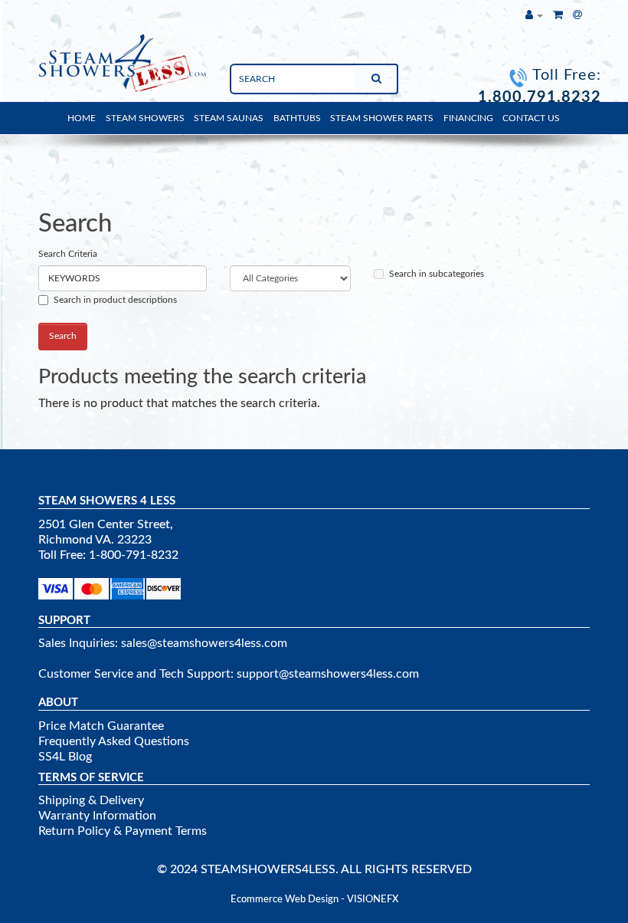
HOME (81, 118)
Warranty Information (97, 816)
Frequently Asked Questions (113, 741)
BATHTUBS (297, 118)
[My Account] (534, 15)
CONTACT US (531, 118)
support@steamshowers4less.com (328, 674)
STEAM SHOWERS (145, 118)
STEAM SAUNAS (228, 118)
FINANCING (468, 118)
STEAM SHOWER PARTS (381, 118)
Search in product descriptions (115, 299)
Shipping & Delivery (91, 800)
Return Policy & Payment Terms (122, 831)
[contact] (577, 15)
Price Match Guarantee (101, 726)
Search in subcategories (436, 273)
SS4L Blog (65, 757)
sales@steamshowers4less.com (204, 643)
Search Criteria (67, 253)
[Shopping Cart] (558, 15)
